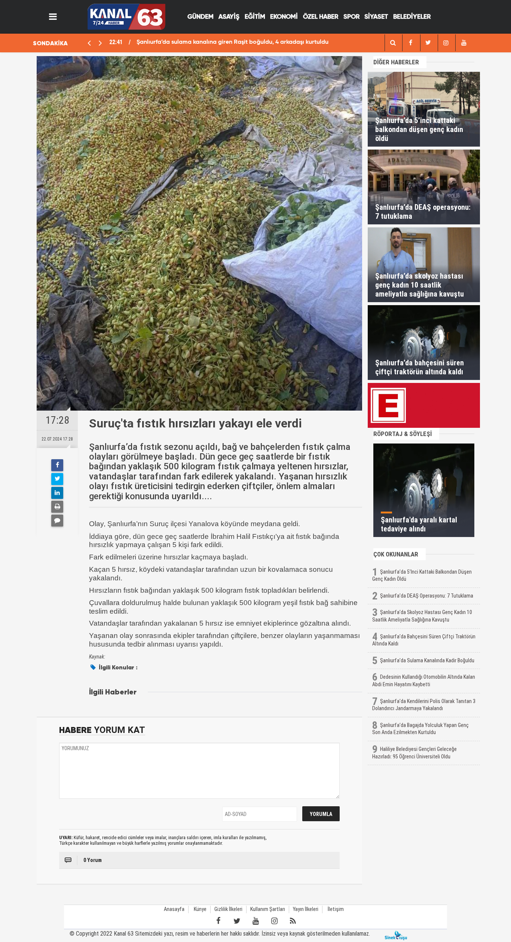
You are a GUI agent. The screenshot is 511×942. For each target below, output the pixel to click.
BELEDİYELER (412, 17)
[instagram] (446, 42)
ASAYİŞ (228, 17)
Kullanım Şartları (267, 909)
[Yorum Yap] (57, 521)
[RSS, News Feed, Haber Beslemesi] (293, 921)
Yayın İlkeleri (305, 909)
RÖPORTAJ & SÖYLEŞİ (402, 434)
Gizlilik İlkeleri (228, 909)
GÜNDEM (200, 17)
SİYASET (376, 17)
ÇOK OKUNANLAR (395, 554)
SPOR (351, 17)
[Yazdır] (57, 507)
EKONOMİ (284, 17)
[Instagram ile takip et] (274, 921)
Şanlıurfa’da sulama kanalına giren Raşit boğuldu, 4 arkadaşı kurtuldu (232, 42)
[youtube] (463, 42)
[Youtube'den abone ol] (255, 921)
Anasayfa (174, 909)
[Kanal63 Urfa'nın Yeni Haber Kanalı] (126, 16)
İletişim (336, 909)
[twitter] (428, 42)
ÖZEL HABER (320, 17)
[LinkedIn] (57, 493)
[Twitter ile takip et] (236, 921)
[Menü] (53, 17)
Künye (200, 909)
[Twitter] (57, 479)
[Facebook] (57, 465)
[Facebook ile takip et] (218, 921)
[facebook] (393, 42)
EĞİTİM (255, 17)
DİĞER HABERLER (396, 62)
